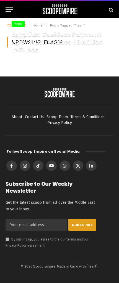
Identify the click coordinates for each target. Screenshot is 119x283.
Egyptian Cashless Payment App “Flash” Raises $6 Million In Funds (57, 42)
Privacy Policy (16, 245)
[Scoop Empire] (59, 10)
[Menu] (9, 10)
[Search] (110, 10)
